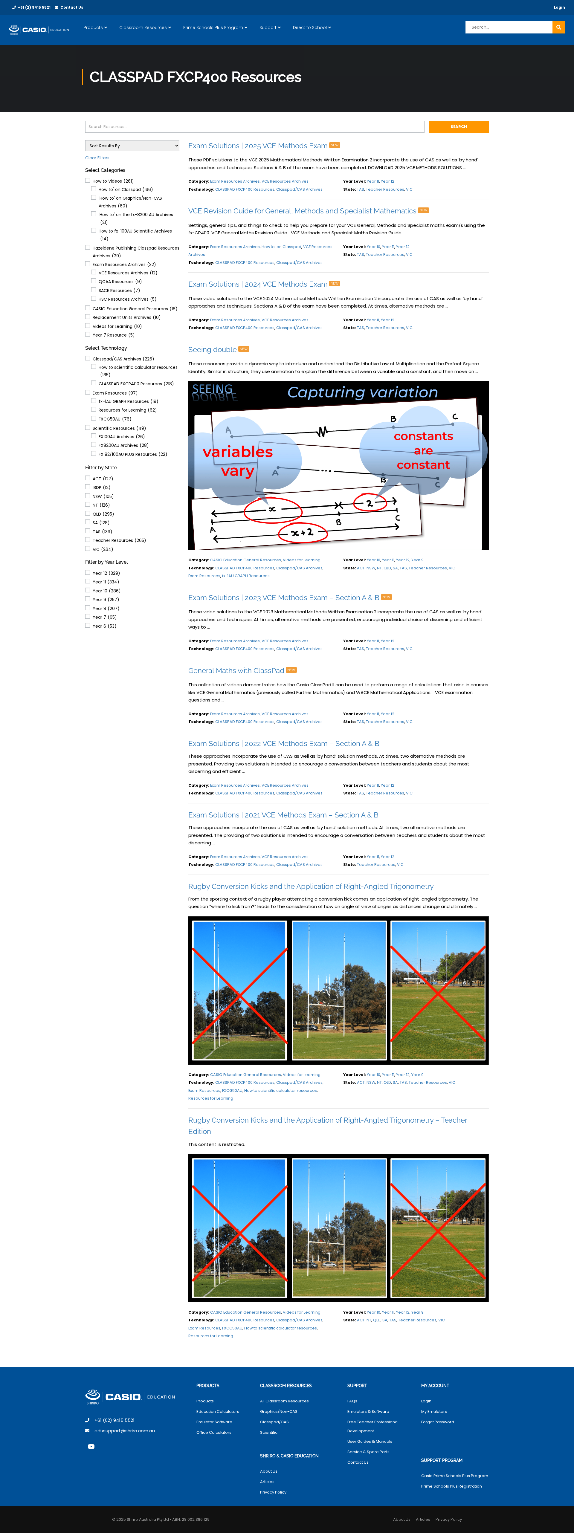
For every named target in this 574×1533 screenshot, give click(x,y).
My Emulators (434, 1411)
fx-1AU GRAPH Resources (128, 401)
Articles (267, 1482)
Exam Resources (115, 393)
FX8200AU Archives (124, 445)
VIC (103, 549)
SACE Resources (119, 291)
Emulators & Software (368, 1411)
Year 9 (106, 600)
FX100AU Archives (122, 437)
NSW (103, 496)
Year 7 (105, 617)
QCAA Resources (120, 282)
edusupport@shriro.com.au (124, 1430)
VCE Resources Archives (128, 273)
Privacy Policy (273, 1492)
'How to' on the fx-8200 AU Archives (136, 218)
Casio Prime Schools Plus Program (454, 1476)
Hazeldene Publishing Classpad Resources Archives (136, 252)
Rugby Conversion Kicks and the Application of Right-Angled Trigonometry (311, 886)
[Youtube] (91, 1447)
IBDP (102, 487)
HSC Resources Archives (128, 299)
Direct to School (310, 27)
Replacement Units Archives (127, 317)
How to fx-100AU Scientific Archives (135, 235)
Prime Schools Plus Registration (451, 1486)
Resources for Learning (128, 410)
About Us (268, 1471)
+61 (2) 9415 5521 (34, 7)
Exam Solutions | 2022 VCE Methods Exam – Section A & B (283, 743)
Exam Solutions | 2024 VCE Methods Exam (263, 284)
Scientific (268, 1432)
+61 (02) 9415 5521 (114, 1420)
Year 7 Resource (114, 335)
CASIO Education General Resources (135, 309)
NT (101, 505)
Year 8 (106, 609)
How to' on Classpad (126, 189)
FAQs (352, 1401)
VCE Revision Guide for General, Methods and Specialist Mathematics (308, 211)
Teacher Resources (119, 540)
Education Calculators (217, 1411)
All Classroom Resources (284, 1401)
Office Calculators (213, 1432)
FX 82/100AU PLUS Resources (133, 454)
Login (559, 7)
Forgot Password (437, 1422)
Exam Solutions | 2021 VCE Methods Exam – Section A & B (283, 815)
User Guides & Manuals (369, 1441)
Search (459, 126)
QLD (103, 514)
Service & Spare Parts (368, 1452)
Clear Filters (97, 158)
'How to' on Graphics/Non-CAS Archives (130, 202)
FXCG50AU (115, 419)
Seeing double (218, 349)
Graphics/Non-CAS (278, 1411)
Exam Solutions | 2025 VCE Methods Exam (263, 145)
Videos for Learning (117, 326)
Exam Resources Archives (124, 265)
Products (93, 27)
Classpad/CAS (274, 1422)
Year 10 (107, 591)
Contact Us (71, 7)
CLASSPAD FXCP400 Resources (136, 384)
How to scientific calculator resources (138, 371)
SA (101, 523)
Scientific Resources (119, 428)
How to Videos (113, 181)
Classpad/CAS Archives (123, 359)
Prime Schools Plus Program (213, 27)
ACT (103, 479)
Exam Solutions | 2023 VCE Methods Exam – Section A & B (289, 597)
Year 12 (106, 573)
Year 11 (106, 582)
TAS (102, 532)
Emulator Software (214, 1422)
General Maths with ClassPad (241, 670)
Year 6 (105, 626)
